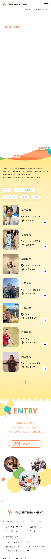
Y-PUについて (12, 527)
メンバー (34, 527)
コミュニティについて (15, 542)
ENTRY (26, 444)
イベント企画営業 (24, 190)
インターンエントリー (15, 551)
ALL (6, 189)
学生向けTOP (12, 537)
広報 (36, 197)
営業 (25, 197)
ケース (33, 531)
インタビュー (34, 546)
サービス (10, 531)
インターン (10, 197)
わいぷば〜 (11, 546)
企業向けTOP (12, 521)
